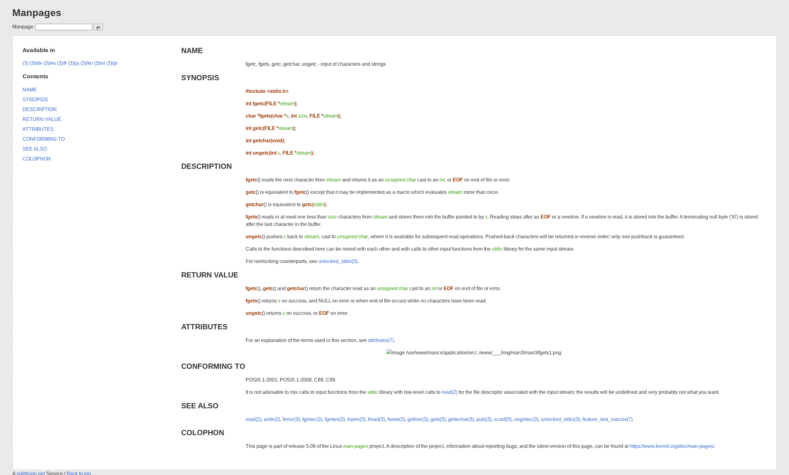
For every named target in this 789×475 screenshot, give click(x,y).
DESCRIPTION (206, 166)
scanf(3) (503, 419)
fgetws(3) (335, 419)
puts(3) (484, 419)
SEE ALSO (200, 406)
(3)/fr (62, 63)
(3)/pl (111, 63)
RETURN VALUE (209, 275)
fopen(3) (356, 419)
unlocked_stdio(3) (338, 261)
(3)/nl (99, 63)
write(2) (272, 419)
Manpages (36, 12)
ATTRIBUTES (204, 327)
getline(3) (417, 419)
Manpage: (23, 26)
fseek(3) (396, 419)
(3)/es (49, 63)
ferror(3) (291, 419)
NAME (192, 50)
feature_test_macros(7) (608, 419)
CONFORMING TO (213, 366)
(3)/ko (86, 63)
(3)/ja (73, 63)
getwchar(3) (461, 419)
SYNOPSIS (200, 77)
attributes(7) (381, 340)
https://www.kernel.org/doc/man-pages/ (672, 446)
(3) (25, 63)
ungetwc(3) (526, 419)
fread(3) (376, 419)
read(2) (449, 392)
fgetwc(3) (312, 419)
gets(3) (438, 419)
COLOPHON (202, 432)
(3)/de (36, 63)
